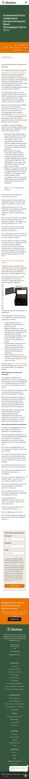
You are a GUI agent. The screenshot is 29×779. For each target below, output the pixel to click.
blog (19, 509)
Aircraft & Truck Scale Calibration (14, 704)
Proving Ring (14, 680)
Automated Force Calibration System (13, 72)
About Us (14, 752)
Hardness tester (14, 677)
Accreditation (14, 709)
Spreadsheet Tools (14, 743)
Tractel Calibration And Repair (14, 707)
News (25, 47)
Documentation (14, 737)
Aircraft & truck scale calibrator (14, 689)
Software (14, 740)
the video (12, 188)
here (7, 519)
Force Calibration (14, 698)
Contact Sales (18, 364)
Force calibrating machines (14, 683)
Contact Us (14, 619)
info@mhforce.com (14, 655)
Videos (14, 745)
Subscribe (14, 586)
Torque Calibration (14, 701)
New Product (18, 50)
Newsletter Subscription (14, 761)
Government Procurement (14, 716)
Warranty (14, 725)
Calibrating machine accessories (14, 686)
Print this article (7, 57)
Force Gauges (14, 675)
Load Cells (14, 666)
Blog (14, 758)
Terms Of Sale (14, 722)
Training (14, 734)
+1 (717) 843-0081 (14, 651)
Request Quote (14, 719)
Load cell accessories (14, 672)
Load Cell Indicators (14, 669)
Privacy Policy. (17, 581)
